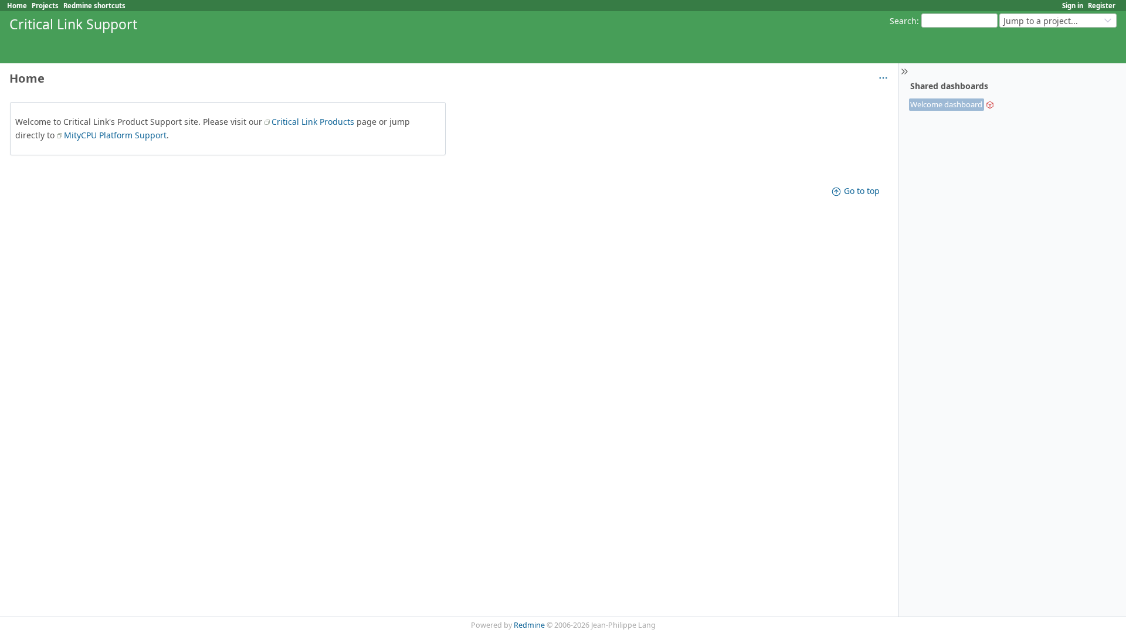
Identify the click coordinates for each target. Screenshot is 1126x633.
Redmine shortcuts (94, 5)
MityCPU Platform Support (115, 135)
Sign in (1072, 5)
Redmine (529, 625)
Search (903, 20)
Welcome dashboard (946, 104)
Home (17, 5)
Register (1101, 5)
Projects (45, 5)
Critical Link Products (313, 121)
